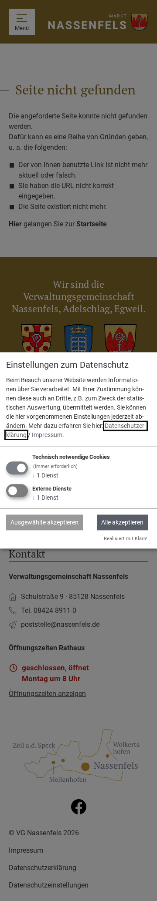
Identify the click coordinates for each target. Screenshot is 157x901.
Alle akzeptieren (122, 522)
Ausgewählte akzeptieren (44, 522)
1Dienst (45, 475)
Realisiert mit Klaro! (125, 538)
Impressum (47, 434)
